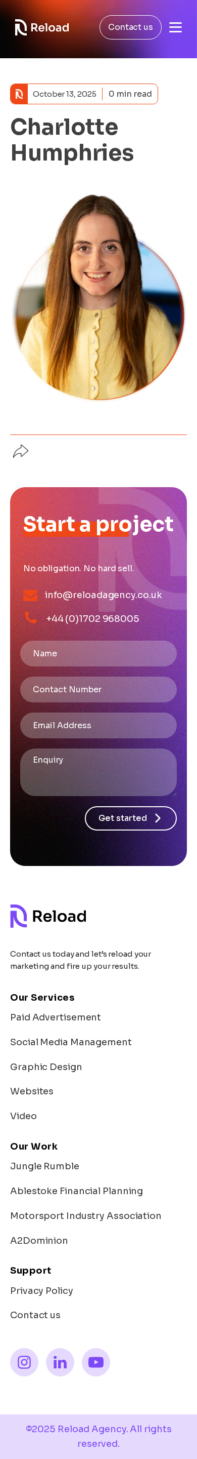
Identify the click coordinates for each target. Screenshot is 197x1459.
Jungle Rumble (44, 1166)
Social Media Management (71, 1042)
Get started (122, 818)
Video (23, 1116)
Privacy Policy (41, 1290)
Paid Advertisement (55, 1017)
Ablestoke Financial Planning (76, 1191)
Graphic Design (46, 1067)
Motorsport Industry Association (86, 1215)
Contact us (130, 27)
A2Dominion (39, 1240)
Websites (32, 1091)
